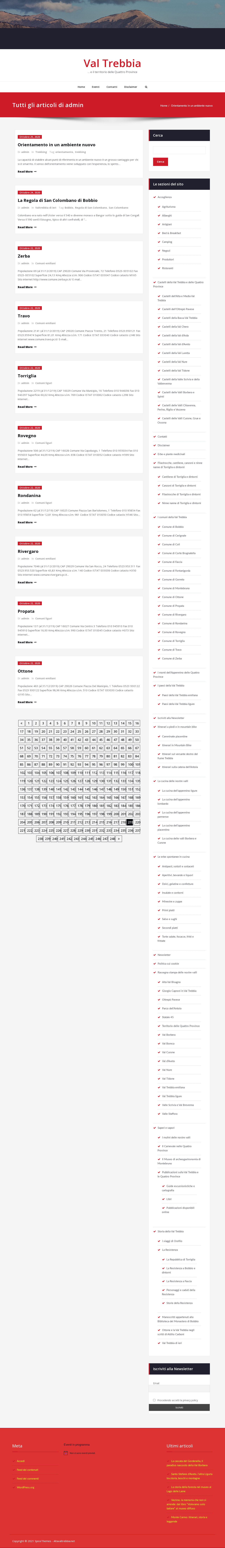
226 (58, 830)
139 (43, 789)
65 (122, 748)
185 (130, 806)
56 (57, 748)
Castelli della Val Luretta (176, 353)
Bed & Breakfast (171, 233)
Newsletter (164, 955)
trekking (80, 152)
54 (43, 748)
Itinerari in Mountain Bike (176, 745)
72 (50, 756)
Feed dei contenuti (27, 1470)
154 (29, 797)
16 (137, 723)
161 (80, 797)
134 (130, 781)
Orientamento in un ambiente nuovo (192, 105)
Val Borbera (168, 1035)
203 (137, 814)
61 (93, 748)
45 (101, 740)
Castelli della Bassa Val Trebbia (179, 318)
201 (123, 814)
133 (123, 781)
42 (79, 740)
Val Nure (167, 1070)
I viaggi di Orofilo (172, 1241)
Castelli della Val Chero (175, 327)
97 (108, 764)
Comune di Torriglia (173, 641)
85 (21, 764)
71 (43, 756)
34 (21, 740)
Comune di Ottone (173, 597)
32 (129, 731)
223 (36, 830)
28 (101, 731)
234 (116, 830)
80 (108, 756)
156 (43, 797)
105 (43, 773)
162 (87, 797)
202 (130, 814)
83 (129, 756)
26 (86, 731)
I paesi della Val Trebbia (171, 685)
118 (137, 773)
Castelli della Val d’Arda (175, 335)
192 (58, 814)
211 (72, 822)
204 (22, 822)
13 (115, 723)
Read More (25, 171)
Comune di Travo (172, 650)
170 (22, 806)
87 (36, 764)
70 (36, 756)
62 (101, 748)
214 (94, 822)
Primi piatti (168, 910)
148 (108, 789)
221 (22, 830)
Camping (167, 242)
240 (54, 839)
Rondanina (29, 495)
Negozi (166, 250)
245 (90, 839)
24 (72, 731)
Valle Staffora (169, 1114)
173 (43, 806)
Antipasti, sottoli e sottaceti (178, 866)
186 (137, 806)
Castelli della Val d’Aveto (176, 344)
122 (43, 781)
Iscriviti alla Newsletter (171, 718)
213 (87, 822)
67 (137, 748)
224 (43, 830)
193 (65, 814)
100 (130, 764)
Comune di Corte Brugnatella (178, 553)
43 (86, 740)
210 (65, 822)
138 (36, 789)
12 (108, 723)
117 (130, 773)
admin (25, 152)
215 (101, 822)
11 (101, 723)
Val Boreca (168, 1043)
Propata (26, 611)
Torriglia (27, 376)
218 (123, 822)
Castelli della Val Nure (174, 362)
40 (65, 740)
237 (137, 830)
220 (137, 822)
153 (22, 797)
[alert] (112, 1453)
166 (116, 797)
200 (116, 814)
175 (58, 806)
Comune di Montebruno (176, 588)
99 (122, 764)
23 (65, 731)
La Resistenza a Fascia (179, 1281)
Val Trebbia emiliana (173, 1087)
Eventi (95, 86)
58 (72, 748)
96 (101, 764)
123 (51, 781)
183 (116, 806)
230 (87, 830)
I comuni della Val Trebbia (172, 517)
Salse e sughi (169, 919)
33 (137, 731)
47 (115, 740)
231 (94, 830)
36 (36, 740)
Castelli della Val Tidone (176, 370)
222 (29, 830)
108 (65, 773)
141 (58, 789)
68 (21, 756)
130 (101, 781)
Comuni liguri (43, 383)
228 (72, 830)
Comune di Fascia (172, 562)
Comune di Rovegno (174, 632)
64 (115, 748)
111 (87, 773)
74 (65, 756)
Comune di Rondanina (174, 623)
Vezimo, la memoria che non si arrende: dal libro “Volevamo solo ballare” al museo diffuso (186, 1504)
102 (22, 773)
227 (65, 830)
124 (58, 781)
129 (94, 781)
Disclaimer (130, 86)
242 (69, 839)
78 (93, 756)
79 (101, 756)
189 (36, 814)
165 (108, 797)
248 (112, 839)
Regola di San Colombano (91, 207)
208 (51, 822)
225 (51, 830)
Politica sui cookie (168, 963)
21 (50, 731)
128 (87, 781)
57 (65, 748)
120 (29, 781)
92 (72, 764)
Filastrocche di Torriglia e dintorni (181, 494)
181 (101, 806)
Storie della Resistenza (179, 1303)
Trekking (41, 152)
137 (29, 789)
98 (115, 764)
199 (108, 814)
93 (79, 764)
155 (36, 797)
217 (116, 822)
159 (65, 797)
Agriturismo (169, 207)
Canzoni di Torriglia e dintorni (179, 485)
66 (129, 748)
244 (83, 839)
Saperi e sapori (166, 1128)
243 (76, 839)
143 (72, 789)
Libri (169, 1199)
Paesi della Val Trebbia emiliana (180, 695)
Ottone (25, 671)
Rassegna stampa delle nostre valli (177, 972)
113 (101, 773)
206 (36, 822)
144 (80, 789)
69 (29, 756)
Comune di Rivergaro (174, 614)
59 (79, 748)
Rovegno (27, 435)
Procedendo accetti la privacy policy (177, 1400)
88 (43, 764)
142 (65, 789)
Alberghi (167, 215)
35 (29, 740)
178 (80, 806)
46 (108, 740)
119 (22, 781)
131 (108, 781)
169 (137, 797)
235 (123, 830)
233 (108, 830)
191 (51, 814)
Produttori (168, 259)
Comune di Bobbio (173, 527)
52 (29, 748)
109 (72, 773)
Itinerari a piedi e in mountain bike (177, 727)
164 (101, 797)
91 (65, 764)
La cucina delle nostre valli (173, 781)
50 (137, 740)
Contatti (112, 86)
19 (36, 731)
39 (57, 740)
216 (108, 822)
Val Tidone (168, 1078)
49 (129, 740)
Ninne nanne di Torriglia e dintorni (181, 503)
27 (93, 731)
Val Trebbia (112, 63)
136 (22, 789)
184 (123, 806)
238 (40, 839)
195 (80, 814)
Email (156, 1383)
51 (21, 748)
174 (51, 806)
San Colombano (118, 207)
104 (36, 773)
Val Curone (168, 1052)
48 (122, 740)
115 (116, 773)
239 (47, 839)
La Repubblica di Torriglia (180, 1259)
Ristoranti (167, 268)
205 (29, 822)
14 (122, 723)
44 (93, 740)
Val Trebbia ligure (172, 1096)
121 (36, 781)
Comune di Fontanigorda (176, 571)
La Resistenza (170, 1250)
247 (105, 839)
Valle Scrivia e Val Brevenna (178, 1105)
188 (29, 814)
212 (80, 822)
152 (137, 789)
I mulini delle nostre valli (176, 1137)
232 (101, 830)
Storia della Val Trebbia (171, 1231)
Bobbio (69, 207)
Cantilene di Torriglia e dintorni (180, 477)
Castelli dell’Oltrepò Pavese (178, 309)
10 (93, 723)
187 (22, 814)
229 (80, 830)
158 (58, 797)
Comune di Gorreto (173, 579)
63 (108, 748)
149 (116, 789)
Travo (24, 316)
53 (36, 748)
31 (122, 731)
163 (94, 797)
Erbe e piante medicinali (171, 454)
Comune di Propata (173, 606)
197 (94, 814)
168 (130, 797)
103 (29, 773)
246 (97, 839)
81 (115, 756)
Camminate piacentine (174, 736)
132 (116, 781)
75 (72, 756)
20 (43, 731)
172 (36, 806)
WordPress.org (25, 1487)
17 (21, 731)
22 (57, 731)
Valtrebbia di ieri (45, 207)
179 (87, 806)
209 (58, 822)
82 (122, 756)
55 (50, 748)
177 (72, 806)
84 (137, 756)
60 (86, 748)
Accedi (21, 1461)
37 (43, 740)
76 (79, 756)
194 (72, 814)
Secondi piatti (170, 928)
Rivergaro (28, 551)
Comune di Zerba (172, 658)
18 (29, 731)
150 (123, 789)
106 (51, 773)
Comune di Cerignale (174, 535)
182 (108, 806)
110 (80, 773)
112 (94, 773)
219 (130, 822)
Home (81, 86)
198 (101, 814)
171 (29, 806)
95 (93, 764)
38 (50, 740)
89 (50, 764)
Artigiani (167, 224)
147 (101, 789)
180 (94, 806)
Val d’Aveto (168, 1061)
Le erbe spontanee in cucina (173, 857)
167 (123, 797)
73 (57, 756)
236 (130, 830)
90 (57, 764)
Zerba (24, 256)
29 (108, 731)
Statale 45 (168, 1017)
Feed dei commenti (28, 1478)
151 (130, 789)
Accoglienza (165, 197)
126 (72, 781)
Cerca (158, 135)
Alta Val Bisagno (171, 982)
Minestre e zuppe (172, 901)
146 (94, 789)
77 (86, 756)
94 (86, 764)
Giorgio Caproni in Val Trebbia (179, 991)
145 (87, 789)
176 (65, 806)
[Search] (146, 87)
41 (72, 740)
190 (43, 814)
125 (65, 781)
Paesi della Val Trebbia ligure (178, 704)
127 (80, 781)
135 (137, 781)
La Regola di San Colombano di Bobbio (58, 200)
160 (72, 797)
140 (51, 789)
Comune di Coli (171, 544)
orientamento (64, 152)
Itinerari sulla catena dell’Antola (180, 767)
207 (43, 822)
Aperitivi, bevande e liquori (177, 875)
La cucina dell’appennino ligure (179, 791)
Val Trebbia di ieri (172, 1343)
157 (51, 797)
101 (137, 764)
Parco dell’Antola (171, 1008)
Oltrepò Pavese (171, 999)
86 (29, 764)
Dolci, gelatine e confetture (177, 884)
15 (129, 723)
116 (123, 773)
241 (61, 839)
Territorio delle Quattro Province (181, 1026)
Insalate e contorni (172, 893)
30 (115, 731)
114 (108, 773)
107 (58, 773)
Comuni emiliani (45, 263)
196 (87, 814)
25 (79, 731)
